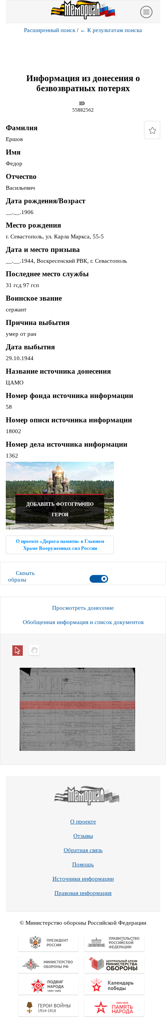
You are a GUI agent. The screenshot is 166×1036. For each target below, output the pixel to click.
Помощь (83, 864)
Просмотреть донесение (83, 608)
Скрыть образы (21, 576)
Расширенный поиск (49, 30)
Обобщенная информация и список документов (83, 622)
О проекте (83, 821)
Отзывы (83, 836)
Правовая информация (83, 893)
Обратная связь (83, 850)
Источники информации (83, 879)
